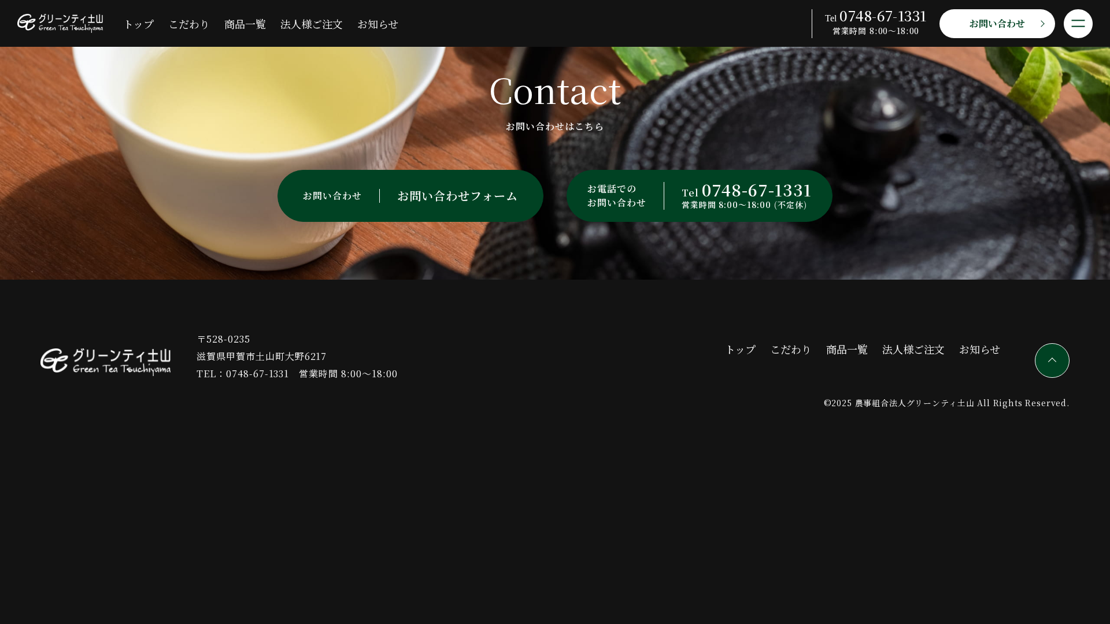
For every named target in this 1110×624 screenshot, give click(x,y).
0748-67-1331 (258, 373)
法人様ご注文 (311, 23)
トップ (138, 23)
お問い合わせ (998, 23)
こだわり (189, 23)
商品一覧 (245, 23)
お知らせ (377, 23)
